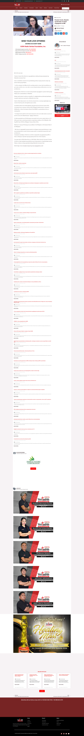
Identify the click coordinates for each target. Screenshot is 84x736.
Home (17, 7)
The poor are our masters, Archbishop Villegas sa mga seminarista (25, 212)
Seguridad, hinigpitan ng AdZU (19, 478)
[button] (56, 33)
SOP (55, 60)
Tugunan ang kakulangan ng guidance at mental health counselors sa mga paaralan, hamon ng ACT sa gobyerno (32, 399)
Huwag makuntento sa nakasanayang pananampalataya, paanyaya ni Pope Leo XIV (27, 448)
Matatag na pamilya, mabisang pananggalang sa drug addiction (24, 232)
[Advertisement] (33, 64)
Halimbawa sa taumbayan (59, 81)
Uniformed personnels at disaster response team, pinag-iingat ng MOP (25, 173)
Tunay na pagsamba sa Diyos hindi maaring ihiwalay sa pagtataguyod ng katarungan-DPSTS (29, 311)
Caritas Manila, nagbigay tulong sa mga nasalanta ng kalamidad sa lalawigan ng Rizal (28, 271)
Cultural (21, 7)
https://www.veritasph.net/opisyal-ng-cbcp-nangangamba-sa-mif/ (30, 145)
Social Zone (50, 7)
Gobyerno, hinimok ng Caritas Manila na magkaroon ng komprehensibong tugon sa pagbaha (29, 389)
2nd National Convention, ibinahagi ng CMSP (21, 291)
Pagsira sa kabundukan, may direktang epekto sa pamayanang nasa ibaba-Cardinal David (29, 222)
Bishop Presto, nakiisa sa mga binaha (20, 163)
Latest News (57, 17)
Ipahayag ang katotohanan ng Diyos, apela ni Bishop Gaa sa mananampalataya (27, 419)
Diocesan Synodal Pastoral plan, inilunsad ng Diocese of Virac (24, 350)
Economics (26, 7)
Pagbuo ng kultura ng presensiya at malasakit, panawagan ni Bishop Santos (26, 458)
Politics (41, 7)
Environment (32, 7)
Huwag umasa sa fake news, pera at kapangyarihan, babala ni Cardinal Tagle (26, 370)
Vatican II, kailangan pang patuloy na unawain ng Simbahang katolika (25, 252)
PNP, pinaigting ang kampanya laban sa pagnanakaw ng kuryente (24, 409)
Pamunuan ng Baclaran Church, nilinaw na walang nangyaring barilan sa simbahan (27, 153)
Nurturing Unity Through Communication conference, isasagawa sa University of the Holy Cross (30, 242)
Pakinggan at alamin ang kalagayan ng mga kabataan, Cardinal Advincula (26, 537)
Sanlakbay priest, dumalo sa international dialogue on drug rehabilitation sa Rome (27, 281)
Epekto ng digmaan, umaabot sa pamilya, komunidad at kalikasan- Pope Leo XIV (27, 527)
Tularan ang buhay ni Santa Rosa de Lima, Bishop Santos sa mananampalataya (27, 468)
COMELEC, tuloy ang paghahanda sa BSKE (21, 321)
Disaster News (56, 7)
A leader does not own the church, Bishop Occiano (22, 202)
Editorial (45, 7)
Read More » (16, 160)
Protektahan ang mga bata (59, 92)
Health (37, 7)
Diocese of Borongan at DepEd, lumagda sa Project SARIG (23, 331)
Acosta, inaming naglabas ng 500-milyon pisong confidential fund (25, 380)
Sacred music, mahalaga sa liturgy (19, 488)
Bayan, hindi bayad (58, 49)
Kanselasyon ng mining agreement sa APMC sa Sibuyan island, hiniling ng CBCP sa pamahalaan (30, 360)
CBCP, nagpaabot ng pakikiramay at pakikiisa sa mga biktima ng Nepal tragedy (27, 192)
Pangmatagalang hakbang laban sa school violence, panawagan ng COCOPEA (27, 498)
